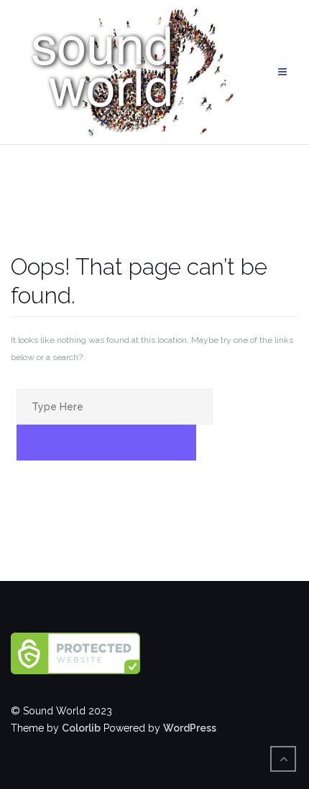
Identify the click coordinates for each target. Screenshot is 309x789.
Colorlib (81, 728)
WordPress (189, 728)
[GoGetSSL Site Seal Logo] (154, 653)
